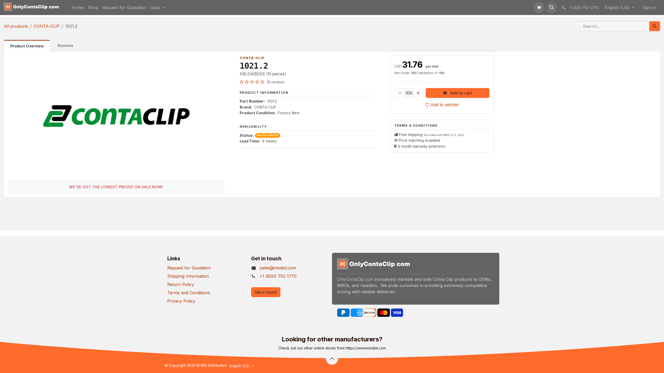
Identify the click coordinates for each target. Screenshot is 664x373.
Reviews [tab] (65, 45)
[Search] (654, 26)
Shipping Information (188, 276)
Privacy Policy (181, 301)
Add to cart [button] (460, 93)
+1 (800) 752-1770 (278, 276)
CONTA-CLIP (47, 26)
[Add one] (418, 93)
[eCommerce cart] (538, 7)
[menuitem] (78, 7)
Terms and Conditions (188, 292)
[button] (551, 7)
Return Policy (180, 284)
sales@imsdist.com (278, 267)
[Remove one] (399, 93)
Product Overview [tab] (27, 46)
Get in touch (265, 292)
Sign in (649, 7)
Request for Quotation (189, 267)
